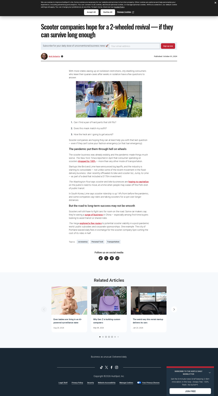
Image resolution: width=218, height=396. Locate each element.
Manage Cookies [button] (126, 382)
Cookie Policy (119, 7)
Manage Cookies (124, 12)
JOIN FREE (190, 391)
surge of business (94, 214)
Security (90, 382)
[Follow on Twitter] (106, 258)
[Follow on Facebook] (112, 258)
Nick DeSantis (54, 56)
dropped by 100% (87, 161)
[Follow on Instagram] (117, 258)
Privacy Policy (77, 382)
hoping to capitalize (138, 181)
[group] (69, 309)
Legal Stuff (63, 382)
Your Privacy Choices (150, 382)
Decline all (107, 12)
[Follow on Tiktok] (101, 258)
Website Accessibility (106, 382)
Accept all (91, 12)
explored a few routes (91, 223)
